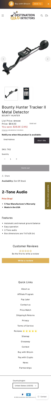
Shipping (4, 130)
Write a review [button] (25, 260)
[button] (41, 15)
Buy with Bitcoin (25, 352)
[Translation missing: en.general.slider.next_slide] (47, 59)
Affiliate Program (25, 294)
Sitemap (25, 336)
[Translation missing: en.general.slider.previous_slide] (3, 59)
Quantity (5, 154)
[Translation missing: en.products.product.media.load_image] (11, 93)
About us (25, 289)
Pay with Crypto (25, 357)
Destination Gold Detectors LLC (28, 397)
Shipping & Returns (25, 315)
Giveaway (25, 341)
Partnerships (25, 368)
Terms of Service (25, 326)
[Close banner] (48, 4)
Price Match (25, 310)
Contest (25, 347)
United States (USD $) (24, 386)
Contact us (25, 305)
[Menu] (2, 15)
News (25, 362)
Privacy (25, 320)
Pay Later (25, 299)
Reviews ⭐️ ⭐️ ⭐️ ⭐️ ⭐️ (25, 331)
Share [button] (7, 176)
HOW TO (37, 4)
